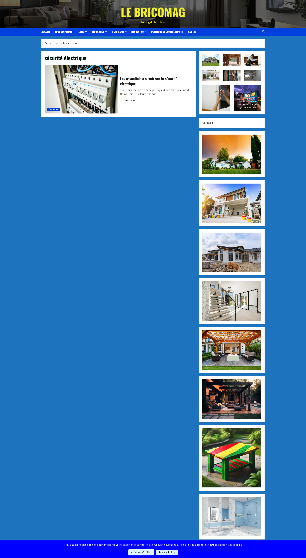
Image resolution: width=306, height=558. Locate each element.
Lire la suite (130, 101)
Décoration (98, 32)
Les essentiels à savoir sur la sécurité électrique (81, 89)
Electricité (53, 109)
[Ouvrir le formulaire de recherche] (263, 32)
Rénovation (137, 32)
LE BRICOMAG (153, 11)
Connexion (208, 122)
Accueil (45, 32)
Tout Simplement (64, 32)
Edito (81, 32)
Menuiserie (118, 32)
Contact (192, 32)
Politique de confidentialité (167, 32)
